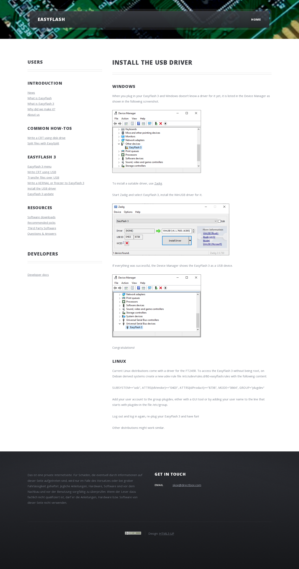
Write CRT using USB (41, 172)
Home (256, 19)
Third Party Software (41, 228)
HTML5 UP (166, 533)
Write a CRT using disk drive (46, 138)
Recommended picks (41, 223)
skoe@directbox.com (186, 485)
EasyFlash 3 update (40, 194)
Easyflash (51, 19)
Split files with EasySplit (43, 143)
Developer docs (38, 275)
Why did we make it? (41, 109)
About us (33, 114)
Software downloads (41, 217)
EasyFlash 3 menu (39, 166)
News (31, 93)
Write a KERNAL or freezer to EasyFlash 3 (55, 183)
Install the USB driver (41, 188)
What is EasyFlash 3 (40, 104)
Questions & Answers (41, 234)
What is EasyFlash (39, 98)
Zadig (158, 183)
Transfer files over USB (43, 177)
